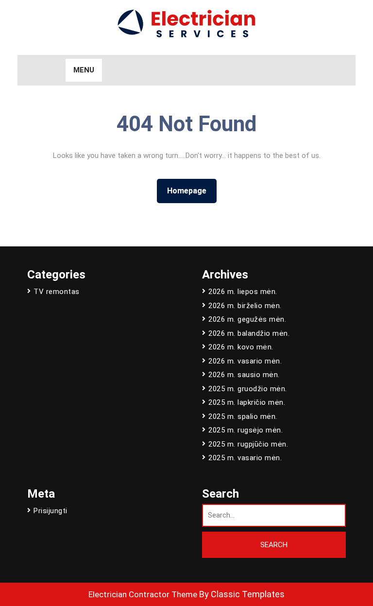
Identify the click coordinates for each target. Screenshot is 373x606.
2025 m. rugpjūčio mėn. (248, 444)
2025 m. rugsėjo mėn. (245, 430)
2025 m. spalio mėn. (242, 416)
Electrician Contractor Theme (142, 594)
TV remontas (57, 291)
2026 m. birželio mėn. (245, 305)
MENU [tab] (83, 70)
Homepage (190, 190)
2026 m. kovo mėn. (240, 347)
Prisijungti (51, 510)
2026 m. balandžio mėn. (248, 333)
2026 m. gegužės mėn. (247, 319)
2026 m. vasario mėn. (245, 361)
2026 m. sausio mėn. (244, 374)
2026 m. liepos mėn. (242, 291)
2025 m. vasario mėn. (245, 457)
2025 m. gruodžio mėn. (247, 388)
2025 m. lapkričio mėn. (246, 402)
